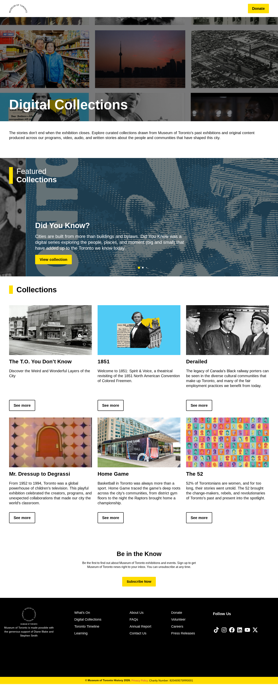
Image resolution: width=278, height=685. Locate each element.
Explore (165, 8)
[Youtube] (247, 629)
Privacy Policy (139, 680)
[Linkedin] (239, 629)
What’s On (141, 8)
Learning (193, 8)
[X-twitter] (255, 629)
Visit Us (117, 8)
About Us (217, 8)
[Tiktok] (216, 629)
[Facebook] (231, 629)
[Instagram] (224, 629)
